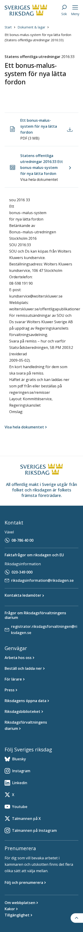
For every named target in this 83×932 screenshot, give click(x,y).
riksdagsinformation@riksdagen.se (42, 580)
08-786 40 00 (22, 540)
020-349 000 (22, 572)
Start (8, 27)
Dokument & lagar (31, 27)
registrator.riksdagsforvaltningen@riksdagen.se (44, 629)
